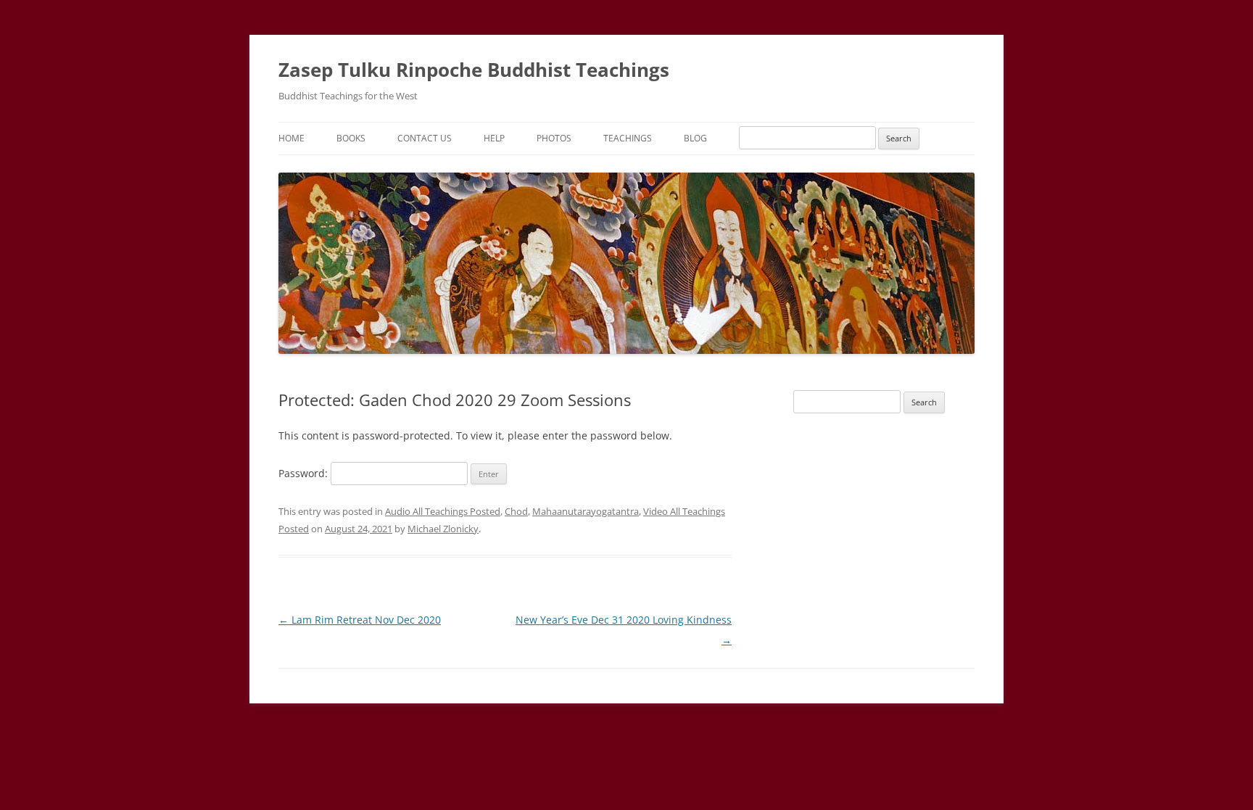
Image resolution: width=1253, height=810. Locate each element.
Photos (554, 138)
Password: (304, 473)
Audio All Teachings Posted (442, 511)
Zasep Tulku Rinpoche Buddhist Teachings (473, 70)
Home (291, 138)
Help (494, 138)
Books (350, 138)
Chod (516, 511)
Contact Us (424, 138)
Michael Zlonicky (443, 528)
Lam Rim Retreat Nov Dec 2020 (359, 620)
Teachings (627, 138)
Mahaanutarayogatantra (585, 511)
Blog (695, 138)
